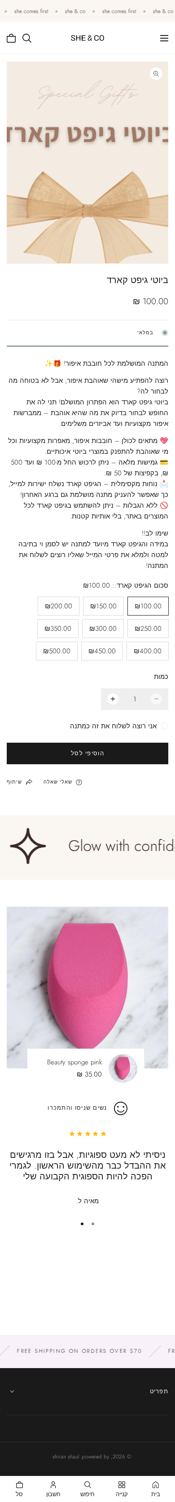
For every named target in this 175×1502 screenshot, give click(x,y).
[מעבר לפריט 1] (93, 1224)
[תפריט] (164, 38)
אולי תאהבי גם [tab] (88, 1287)
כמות (161, 677)
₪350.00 (57, 629)
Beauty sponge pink (74, 1062)
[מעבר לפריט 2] (82, 1224)
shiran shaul (65, 1457)
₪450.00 (102, 651)
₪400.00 (148, 651)
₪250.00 (148, 629)
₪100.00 (148, 606)
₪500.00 (56, 651)
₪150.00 (103, 606)
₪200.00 (58, 606)
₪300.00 (103, 629)
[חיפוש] (26, 38)
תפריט (159, 1391)
